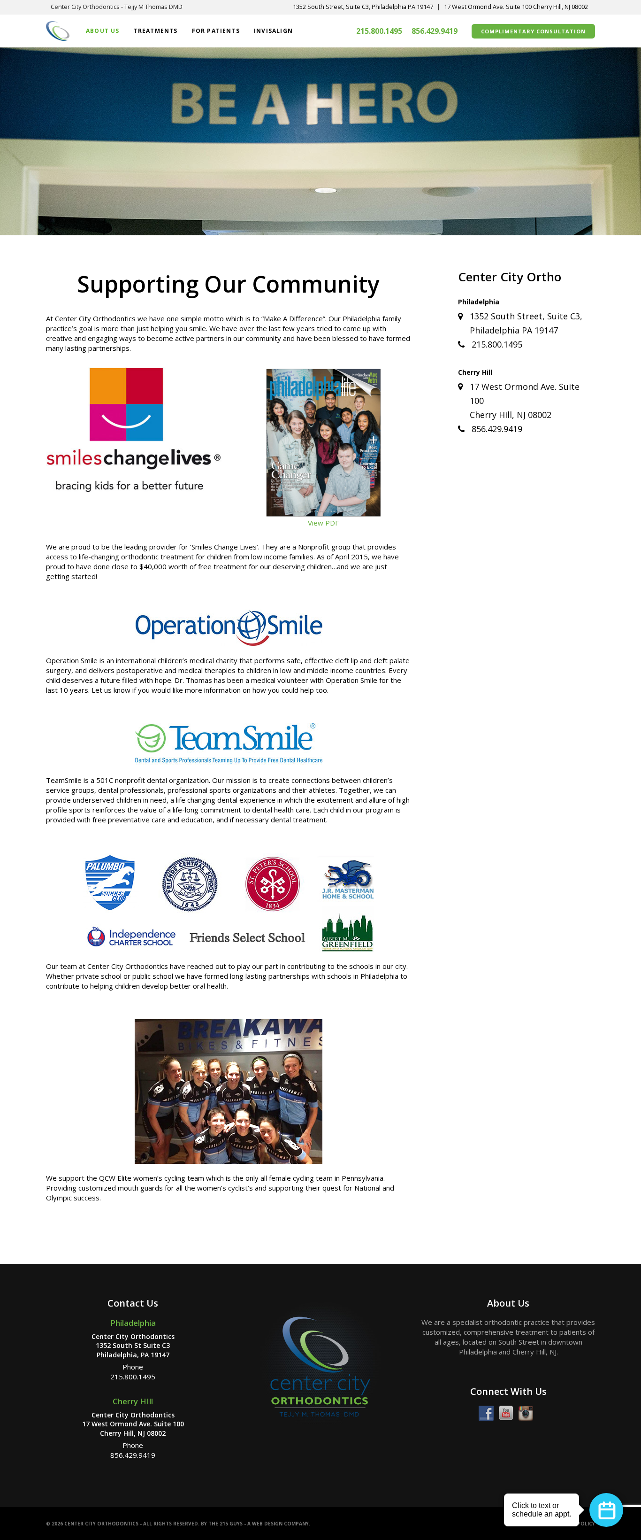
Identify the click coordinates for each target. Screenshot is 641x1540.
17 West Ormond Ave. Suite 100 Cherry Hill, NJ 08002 (516, 7)
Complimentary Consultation (533, 31)
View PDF (323, 522)
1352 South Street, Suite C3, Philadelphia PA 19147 (363, 7)
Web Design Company (280, 1523)
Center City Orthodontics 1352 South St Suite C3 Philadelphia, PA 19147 (133, 1345)
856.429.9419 (435, 31)
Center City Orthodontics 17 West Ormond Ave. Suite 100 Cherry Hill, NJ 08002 (133, 1424)
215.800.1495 (379, 31)
